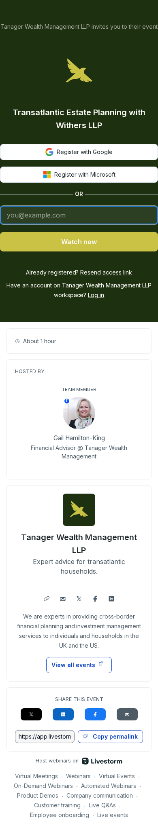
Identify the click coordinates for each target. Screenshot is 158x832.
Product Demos (37, 795)
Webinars (78, 776)
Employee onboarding (60, 814)
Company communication (99, 795)
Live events (112, 814)
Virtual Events (117, 776)
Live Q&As (102, 805)
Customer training (57, 805)
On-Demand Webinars (43, 785)
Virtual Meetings (36, 776)
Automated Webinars (109, 785)
